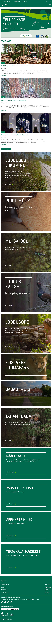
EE (46, 1)
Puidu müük (3, 586)
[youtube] (8, 602)
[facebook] (2, 602)
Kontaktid (47, 594)
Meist (46, 586)
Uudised (46, 592)
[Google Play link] (5, 609)
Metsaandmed (48, 587)
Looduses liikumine (5, 584)
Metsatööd (3, 587)
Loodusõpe (3, 590)
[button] (4, 23)
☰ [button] (50, 5)
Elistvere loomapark (5, 592)
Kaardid (46, 589)
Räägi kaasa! (47, 584)
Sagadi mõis (3, 594)
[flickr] (11, 602)
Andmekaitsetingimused (6, 618)
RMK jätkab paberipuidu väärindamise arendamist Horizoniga (17, 66)
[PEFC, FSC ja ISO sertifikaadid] (26, 614)
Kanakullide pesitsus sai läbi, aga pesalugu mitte (14, 100)
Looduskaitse (3, 589)
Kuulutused (47, 590)
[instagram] (5, 602)
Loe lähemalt (5, 149)
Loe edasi (4, 76)
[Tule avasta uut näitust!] (26, 23)
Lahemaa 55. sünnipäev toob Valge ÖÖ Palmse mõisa (15, 135)
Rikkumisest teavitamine (6, 619)
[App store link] (14, 609)
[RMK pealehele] (4, 5)
